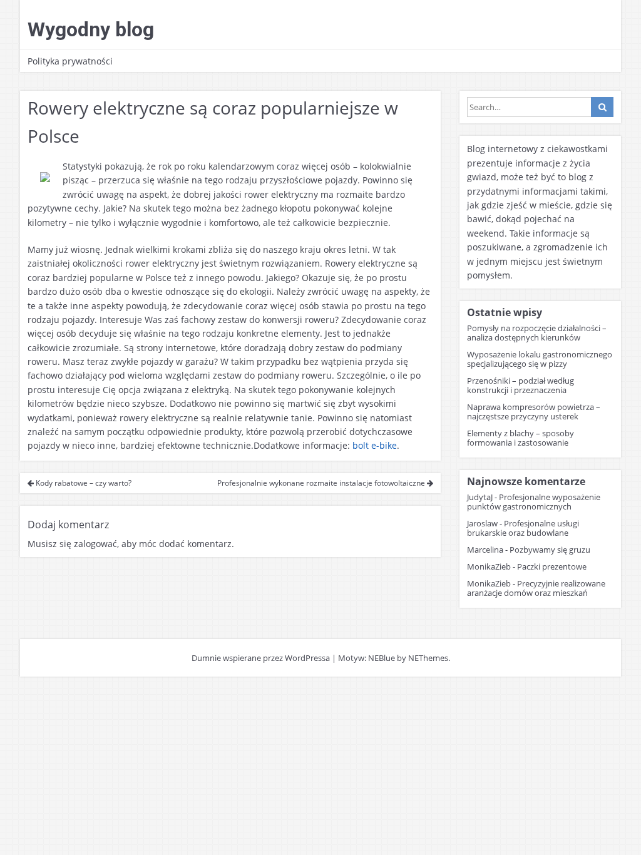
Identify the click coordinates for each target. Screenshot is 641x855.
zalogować (95, 544)
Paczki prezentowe (552, 566)
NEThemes (428, 657)
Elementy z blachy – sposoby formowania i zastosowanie (520, 437)
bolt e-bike (374, 445)
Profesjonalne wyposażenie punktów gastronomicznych (533, 501)
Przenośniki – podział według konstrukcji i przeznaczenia (520, 385)
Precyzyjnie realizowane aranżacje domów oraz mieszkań (536, 588)
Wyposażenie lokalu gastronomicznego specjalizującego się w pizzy (539, 359)
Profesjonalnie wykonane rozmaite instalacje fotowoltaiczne (322, 483)
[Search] (602, 107)
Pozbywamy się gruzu (550, 549)
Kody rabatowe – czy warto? (82, 483)
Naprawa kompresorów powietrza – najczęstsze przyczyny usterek (533, 411)
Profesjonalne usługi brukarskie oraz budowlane (523, 528)
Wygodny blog (91, 29)
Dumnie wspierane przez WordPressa (261, 657)
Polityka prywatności (70, 61)
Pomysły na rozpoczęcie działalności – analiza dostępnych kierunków (537, 332)
